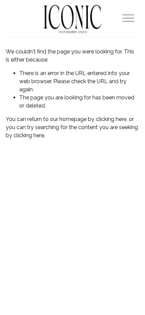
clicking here (111, 119)
